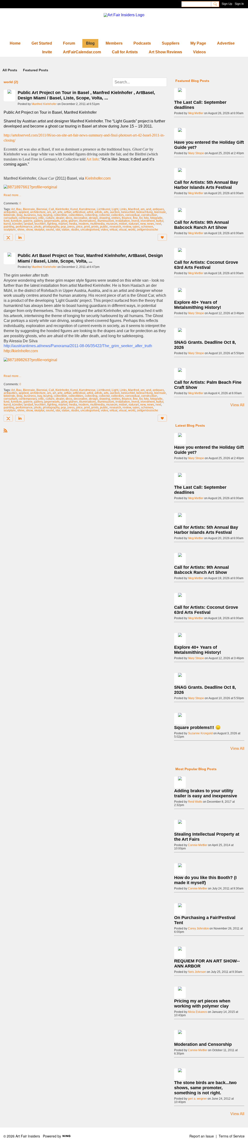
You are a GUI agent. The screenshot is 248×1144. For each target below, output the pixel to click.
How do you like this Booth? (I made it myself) (205, 880)
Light (115, 209)
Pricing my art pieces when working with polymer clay (202, 1003)
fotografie (156, 218)
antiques (158, 209)
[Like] (162, 237)
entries (115, 218)
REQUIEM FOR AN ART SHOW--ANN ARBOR (207, 963)
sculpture (10, 229)
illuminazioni (105, 221)
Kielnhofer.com (98, 178)
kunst (7, 223)
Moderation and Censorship (203, 1044)
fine (135, 218)
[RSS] (6, 430)
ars (49, 212)
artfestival (79, 212)
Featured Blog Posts (192, 81)
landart (28, 223)
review (127, 226)
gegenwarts (52, 221)
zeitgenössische (147, 229)
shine (20, 229)
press (71, 226)
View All (237, 405)
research (115, 226)
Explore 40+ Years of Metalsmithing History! (197, 305)
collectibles (76, 215)
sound (50, 229)
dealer (60, 218)
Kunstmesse (87, 209)
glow (64, 221)
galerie (27, 221)
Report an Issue (201, 1136)
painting (9, 226)
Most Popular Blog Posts (196, 769)
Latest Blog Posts (190, 425)
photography (51, 226)
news (150, 223)
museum (111, 223)
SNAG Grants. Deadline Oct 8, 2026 (205, 345)
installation (123, 221)
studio (75, 229)
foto (146, 218)
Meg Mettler (195, 113)
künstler (17, 223)
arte (59, 212)
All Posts (9, 70)
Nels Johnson (197, 972)
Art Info (92, 159)
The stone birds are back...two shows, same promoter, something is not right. (205, 1087)
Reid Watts (195, 801)
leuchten (40, 223)
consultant (10, 218)
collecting (91, 215)
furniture (16, 221)
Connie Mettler (197, 845)
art (54, 212)
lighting (52, 223)
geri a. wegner (197, 1098)
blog (20, 215)
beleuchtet (128, 212)
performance (24, 226)
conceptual (132, 215)
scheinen (147, 226)
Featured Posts (35, 70)
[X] (8, 237)
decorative (80, 218)
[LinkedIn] (19, 237)
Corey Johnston (198, 928)
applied (24, 212)
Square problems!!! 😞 (197, 727)
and (148, 209)
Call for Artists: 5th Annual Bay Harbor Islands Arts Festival (206, 185)
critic (41, 218)
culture (50, 218)
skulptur (39, 229)
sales (136, 226)
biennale (160, 212)
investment (147, 221)
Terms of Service (232, 1136)
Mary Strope (196, 153)
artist (90, 212)
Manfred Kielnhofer (44, 104)
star (57, 229)
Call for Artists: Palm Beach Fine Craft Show (207, 385)
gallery (38, 221)
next (158, 223)
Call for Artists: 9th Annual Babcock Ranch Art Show (201, 225)
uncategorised (89, 229)
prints (95, 226)
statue (66, 229)
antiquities (10, 212)
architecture (38, 212)
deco (69, 218)
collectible (60, 215)
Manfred (133, 209)
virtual (113, 229)
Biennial (41, 209)
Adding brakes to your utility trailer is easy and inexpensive (205, 793)
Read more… (12, 195)
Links (123, 209)
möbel (123, 223)
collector (104, 215)
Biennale (29, 209)
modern (83, 223)
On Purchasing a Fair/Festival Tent (204, 920)
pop (63, 226)
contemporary (28, 218)
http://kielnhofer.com (21, 351)
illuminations (87, 221)
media (73, 223)
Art (13, 209)
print (87, 226)
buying (47, 215)
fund (6, 221)
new (143, 223)
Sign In (239, 4)
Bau (19, 209)
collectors (117, 215)
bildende (9, 215)
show (29, 229)
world (131, 229)
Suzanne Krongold (200, 733)
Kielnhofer (62, 209)
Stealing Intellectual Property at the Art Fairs (206, 837)
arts (106, 212)
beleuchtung (144, 212)
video (104, 229)
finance (127, 218)
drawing (104, 218)
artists (98, 212)
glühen (73, 221)
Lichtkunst (103, 209)
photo (37, 226)
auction (115, 212)
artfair (67, 212)
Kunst (74, 209)
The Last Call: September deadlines (200, 105)
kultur (159, 221)
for (140, 218)
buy (39, 215)
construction (149, 215)
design (93, 218)
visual (123, 229)
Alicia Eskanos (197, 1012)
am (142, 209)
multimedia (97, 223)
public (104, 226)
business (30, 215)
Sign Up (227, 4)
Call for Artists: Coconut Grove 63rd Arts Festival (206, 265)
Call (51, 209)
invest (135, 221)
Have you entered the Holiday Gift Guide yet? (209, 145)
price (79, 226)
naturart (134, 223)
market (62, 223)
